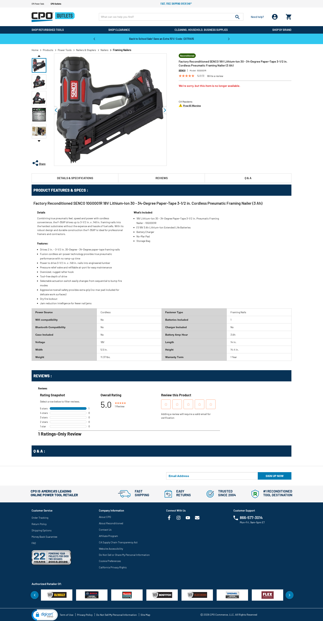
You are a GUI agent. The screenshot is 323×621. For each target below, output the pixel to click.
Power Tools (65, 50)
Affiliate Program (108, 536)
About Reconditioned (111, 523)
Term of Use (66, 614)
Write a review (215, 76)
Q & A (248, 178)
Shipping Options (42, 530)
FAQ (34, 543)
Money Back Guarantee (44, 536)
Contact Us (105, 529)
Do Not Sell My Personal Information (116, 614)
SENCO (182, 70)
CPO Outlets (56, 3)
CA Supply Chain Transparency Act (118, 542)
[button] (39, 65)
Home (35, 50)
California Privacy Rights (113, 567)
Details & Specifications (75, 178)
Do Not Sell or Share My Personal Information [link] (124, 554)
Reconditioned (187, 55)
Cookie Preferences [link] (110, 561)
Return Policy (39, 524)
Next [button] (228, 39)
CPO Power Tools (38, 3)
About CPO (105, 516)
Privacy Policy (85, 614)
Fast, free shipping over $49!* (176, 3)
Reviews (162, 178)
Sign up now (275, 476)
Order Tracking (40, 517)
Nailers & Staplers (86, 50)
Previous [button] (94, 39)
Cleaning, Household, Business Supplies (201, 29)
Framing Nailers (122, 50)
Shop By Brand (281, 29)
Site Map (145, 614)
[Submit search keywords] (237, 16)
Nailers (104, 50)
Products (48, 50)
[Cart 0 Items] (288, 16)
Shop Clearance (119, 29)
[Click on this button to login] (275, 17)
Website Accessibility (111, 548)
